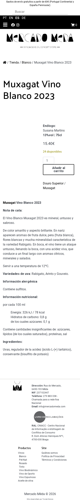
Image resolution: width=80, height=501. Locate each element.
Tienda (14, 62)
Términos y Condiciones (54, 460)
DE (24, 18)
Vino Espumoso (27, 477)
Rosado (23, 463)
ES (17, 18)
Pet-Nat (23, 460)
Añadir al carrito (58, 169)
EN (11, 18)
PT (5, 18)
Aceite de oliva (25, 480)
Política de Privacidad (53, 456)
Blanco (26, 62)
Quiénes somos (50, 453)
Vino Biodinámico (28, 470)
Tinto (21, 466)
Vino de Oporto (27, 473)
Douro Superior (53, 183)
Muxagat (49, 188)
